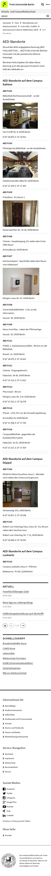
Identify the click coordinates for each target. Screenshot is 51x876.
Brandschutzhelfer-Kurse (14, 643)
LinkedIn (10, 815)
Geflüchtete (10, 714)
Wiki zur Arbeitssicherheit (15, 673)
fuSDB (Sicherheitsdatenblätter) (18, 663)
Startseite (7, 23)
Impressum (9, 758)
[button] (5, 625)
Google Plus (11, 802)
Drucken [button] (8, 835)
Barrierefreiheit (11, 767)
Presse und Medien (12, 732)
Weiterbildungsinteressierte (16, 736)
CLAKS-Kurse (9, 648)
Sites (17, 23)
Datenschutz (10, 762)
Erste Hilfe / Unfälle (29, 26)
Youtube (10, 806)
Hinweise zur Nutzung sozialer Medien (16, 821)
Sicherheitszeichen (12, 668)
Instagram (11, 797)
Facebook (11, 789)
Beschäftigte (10, 706)
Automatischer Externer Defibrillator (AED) (20, 29)
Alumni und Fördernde (14, 728)
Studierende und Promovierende (18, 719)
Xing (8, 811)
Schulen (8, 723)
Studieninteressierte (13, 710)
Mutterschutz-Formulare (14, 658)
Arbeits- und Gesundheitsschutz (18, 11)
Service (8, 771)
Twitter (10, 793)
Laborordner (9, 653)
